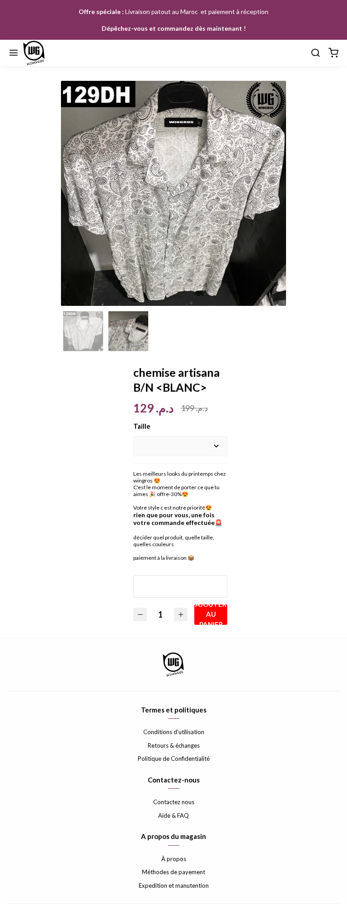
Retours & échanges (174, 745)
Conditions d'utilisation (173, 731)
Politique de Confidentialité (174, 758)
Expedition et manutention (174, 885)
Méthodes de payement (173, 872)
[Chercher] (315, 53)
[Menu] (13, 53)
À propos (173, 858)
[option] (173, 193)
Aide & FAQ (173, 815)
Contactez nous (173, 802)
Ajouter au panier (210, 614)
